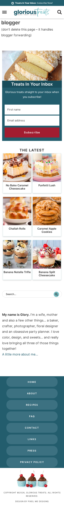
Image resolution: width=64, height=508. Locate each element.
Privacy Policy (32, 462)
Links (32, 439)
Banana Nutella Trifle (17, 272)
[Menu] (4, 12)
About (32, 393)
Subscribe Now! (34, 3)
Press (32, 450)
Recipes (32, 404)
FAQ (32, 416)
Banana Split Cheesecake (47, 273)
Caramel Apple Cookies (46, 230)
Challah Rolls (17, 228)
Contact (32, 427)
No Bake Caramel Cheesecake (17, 187)
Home (32, 382)
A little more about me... (20, 354)
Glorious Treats (32, 12)
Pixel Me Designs (38, 501)
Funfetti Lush (46, 185)
